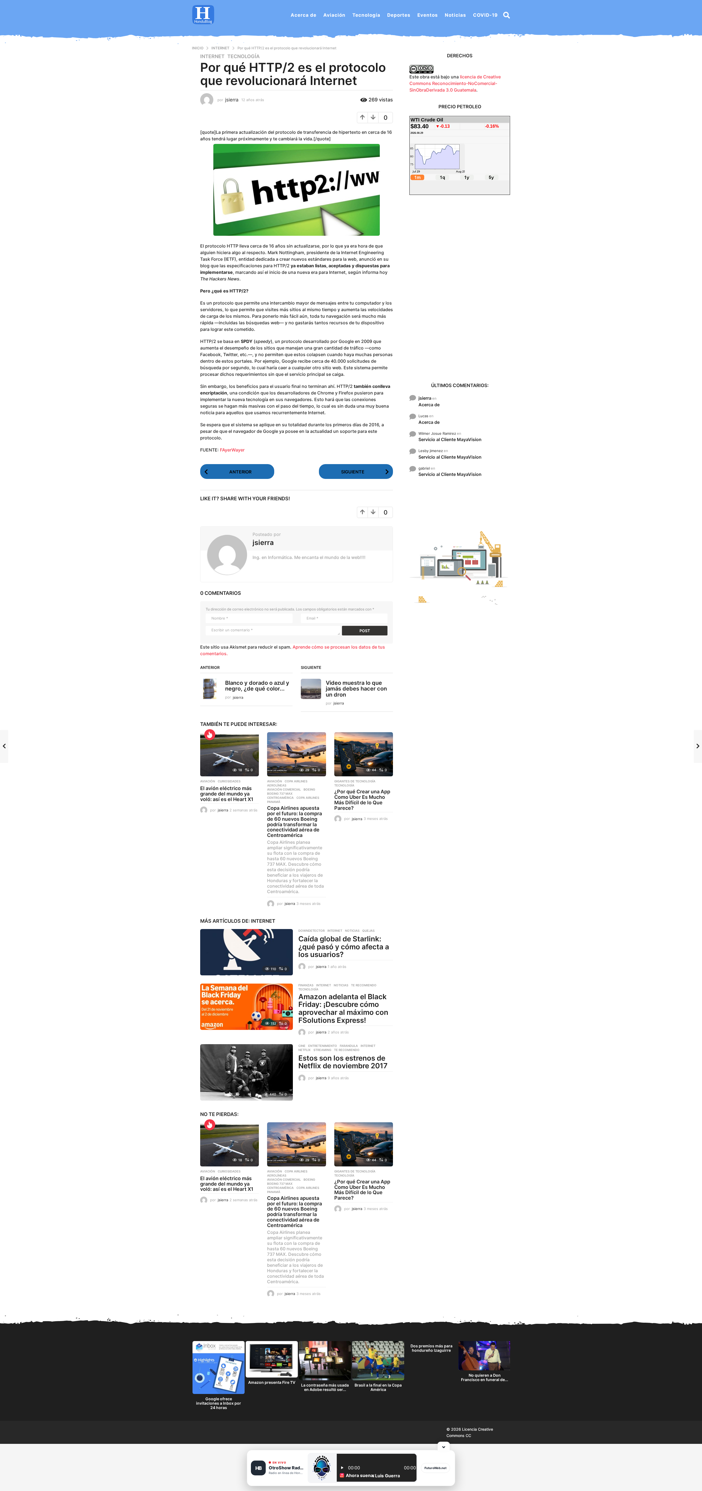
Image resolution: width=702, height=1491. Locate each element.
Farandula (349, 1045)
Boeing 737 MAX (280, 793)
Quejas (368, 930)
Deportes (399, 15)
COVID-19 (485, 15)
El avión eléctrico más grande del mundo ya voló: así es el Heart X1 (226, 793)
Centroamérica (280, 797)
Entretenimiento (322, 1045)
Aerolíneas (276, 785)
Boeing (309, 789)
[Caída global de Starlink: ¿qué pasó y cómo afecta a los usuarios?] (246, 952)
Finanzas (305, 985)
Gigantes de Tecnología (354, 781)
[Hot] (209, 734)
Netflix (304, 1050)
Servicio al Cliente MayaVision (450, 439)
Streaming (322, 1050)
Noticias (455, 15)
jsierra (424, 398)
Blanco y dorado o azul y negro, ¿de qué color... (257, 686)
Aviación (334, 15)
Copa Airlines (296, 781)
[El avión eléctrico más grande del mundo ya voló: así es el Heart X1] (229, 754)
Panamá (273, 801)
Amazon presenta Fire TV (271, 1382)
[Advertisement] (460, 288)
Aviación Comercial (284, 789)
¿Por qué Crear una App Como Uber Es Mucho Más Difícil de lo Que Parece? (362, 800)
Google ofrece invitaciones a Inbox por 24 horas (218, 1403)
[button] (506, 15)
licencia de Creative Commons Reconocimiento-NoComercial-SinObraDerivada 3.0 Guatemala (455, 83)
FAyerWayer (232, 450)
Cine (301, 1045)
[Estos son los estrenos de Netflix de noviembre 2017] (246, 1072)
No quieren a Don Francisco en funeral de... (484, 1377)
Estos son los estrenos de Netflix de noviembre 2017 (342, 1062)
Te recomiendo (364, 985)
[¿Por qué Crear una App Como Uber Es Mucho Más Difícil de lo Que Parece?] (363, 754)
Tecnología (366, 15)
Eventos (427, 15)
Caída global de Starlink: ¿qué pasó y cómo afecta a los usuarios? (343, 947)
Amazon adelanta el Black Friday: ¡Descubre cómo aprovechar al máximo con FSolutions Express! (343, 1008)
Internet (212, 56)
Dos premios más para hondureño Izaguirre (431, 1348)
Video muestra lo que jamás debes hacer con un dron (356, 689)
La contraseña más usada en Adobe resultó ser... (325, 1387)
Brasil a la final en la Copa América (378, 1387)
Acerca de (303, 15)
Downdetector (311, 930)
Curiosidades (229, 781)
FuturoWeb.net (435, 1468)
